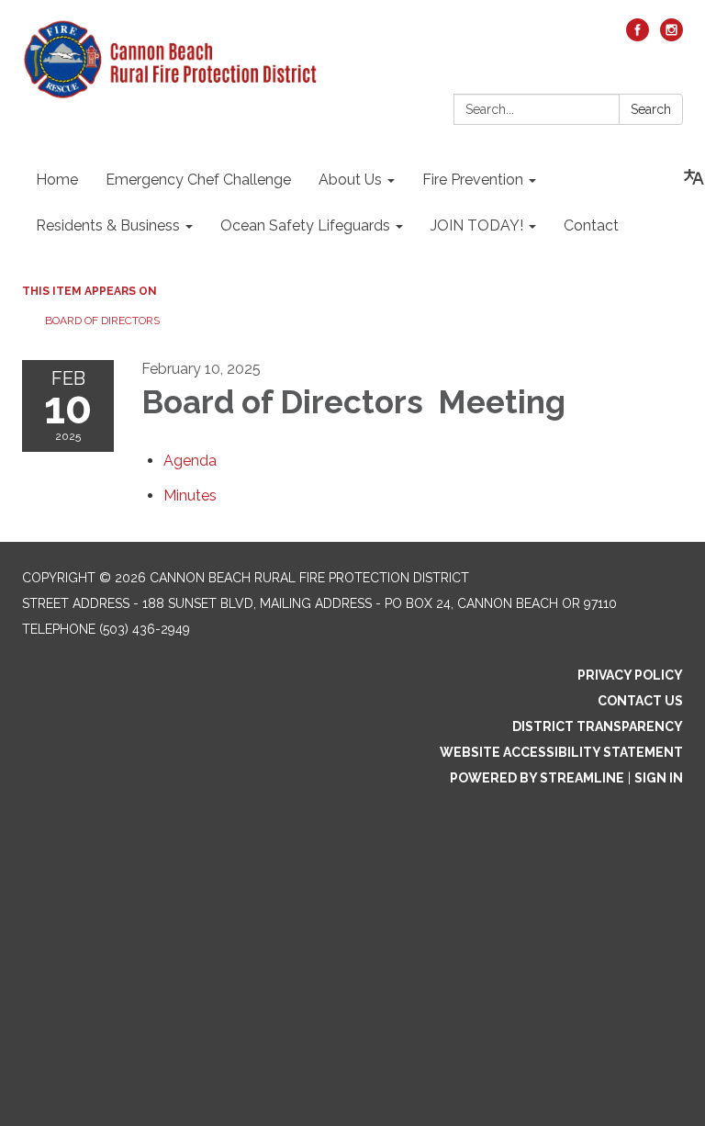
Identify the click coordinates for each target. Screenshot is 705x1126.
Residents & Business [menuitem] (108, 225)
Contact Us (640, 700)
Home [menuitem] (57, 179)
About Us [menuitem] (350, 179)
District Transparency (597, 726)
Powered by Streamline (537, 778)
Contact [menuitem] (591, 225)
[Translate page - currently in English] (694, 177)
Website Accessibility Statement (561, 752)
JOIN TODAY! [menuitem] (477, 225)
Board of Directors (103, 320)
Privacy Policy (630, 675)
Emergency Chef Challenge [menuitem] (198, 179)
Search (651, 109)
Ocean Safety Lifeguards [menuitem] (305, 225)
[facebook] (637, 36)
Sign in (658, 778)
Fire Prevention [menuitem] (472, 179)
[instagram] (671, 36)
